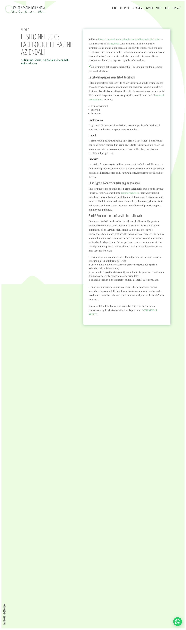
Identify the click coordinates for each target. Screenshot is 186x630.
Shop (158, 8)
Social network (55, 59)
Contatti (177, 8)
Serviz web (40, 59)
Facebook (114, 43)
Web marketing (29, 63)
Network (124, 8)
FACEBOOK (4, 620)
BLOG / (25, 30)
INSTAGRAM (4, 609)
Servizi (136, 8)
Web (66, 59)
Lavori (149, 8)
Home (114, 8)
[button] (177, 621)
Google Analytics (130, 192)
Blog (167, 8)
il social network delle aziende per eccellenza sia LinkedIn (129, 39)
